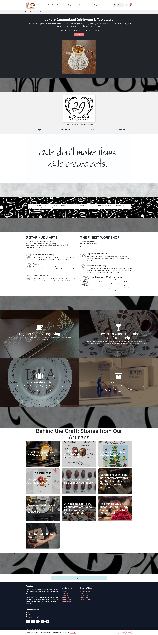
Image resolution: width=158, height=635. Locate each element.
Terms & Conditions (86, 599)
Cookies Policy (84, 597)
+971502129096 (47, 12)
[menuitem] (39, 5)
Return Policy (84, 593)
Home (64, 591)
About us (65, 593)
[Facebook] (33, 621)
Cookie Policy (73, 632)
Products (65, 595)
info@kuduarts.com (32, 12)
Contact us (65, 597)
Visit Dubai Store (67, 599)
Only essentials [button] (122, 632)
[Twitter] (38, 621)
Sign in (120, 5)
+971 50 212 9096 (33, 617)
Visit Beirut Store (67, 601)
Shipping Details (85, 591)
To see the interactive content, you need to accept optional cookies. (79, 578)
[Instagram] (28, 621)
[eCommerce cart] (126, 5)
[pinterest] (43, 621)
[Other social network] (47, 621)
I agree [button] (129, 632)
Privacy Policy (84, 595)
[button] (114, 5)
